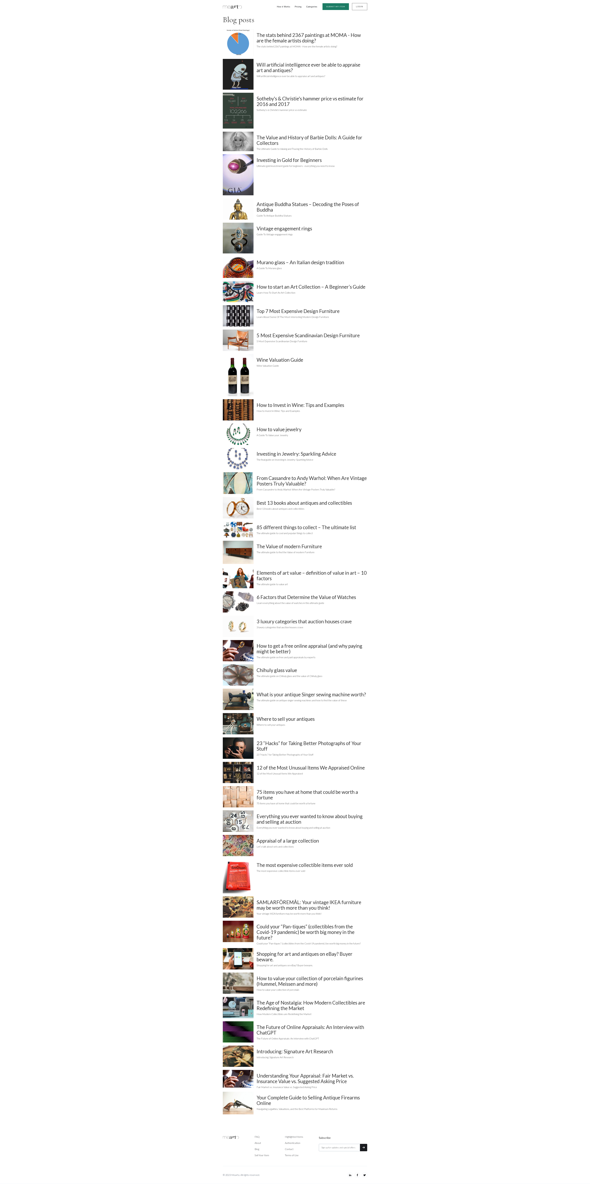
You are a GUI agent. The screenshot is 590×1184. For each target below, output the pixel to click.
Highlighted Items (294, 1136)
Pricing (298, 6)
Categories (311, 6)
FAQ (257, 1136)
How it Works (283, 6)
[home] (232, 7)
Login (359, 7)
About (258, 1142)
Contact (289, 1149)
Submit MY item (335, 6)
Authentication (292, 1142)
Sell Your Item (262, 1155)
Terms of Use (292, 1155)
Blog (257, 1149)
